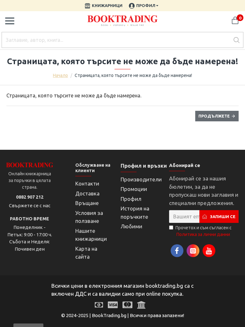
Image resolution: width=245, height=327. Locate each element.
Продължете (214, 116)
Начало (60, 75)
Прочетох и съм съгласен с (203, 231)
